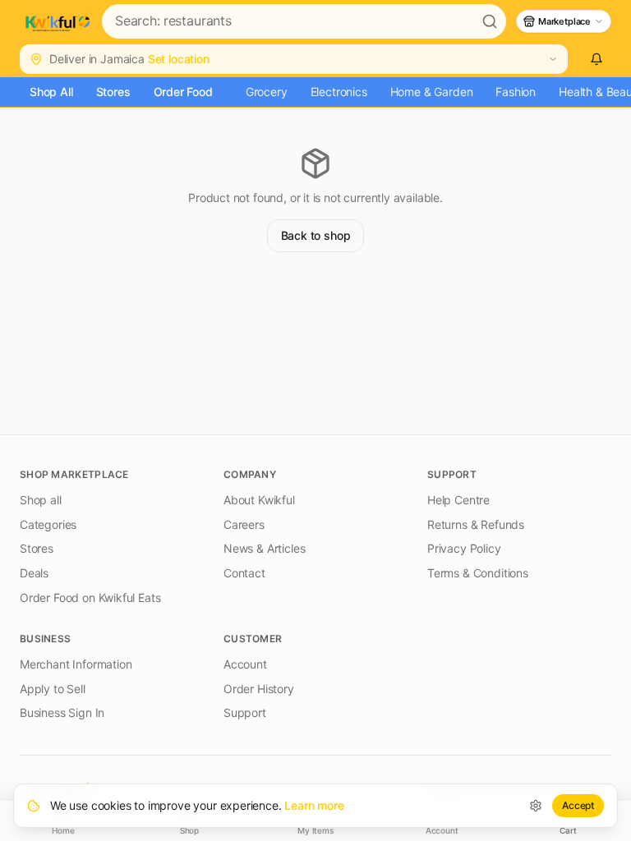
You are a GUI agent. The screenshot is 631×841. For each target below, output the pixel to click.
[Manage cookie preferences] (536, 806)
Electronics (339, 92)
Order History (258, 689)
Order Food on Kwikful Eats (90, 597)
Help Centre (458, 500)
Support (244, 712)
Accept (578, 805)
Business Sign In (62, 712)
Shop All (51, 92)
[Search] (489, 21)
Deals (34, 573)
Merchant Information (75, 664)
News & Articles (264, 548)
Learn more (313, 805)
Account (245, 664)
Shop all (41, 500)
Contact (244, 573)
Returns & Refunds (475, 524)
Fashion (515, 92)
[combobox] (287, 21)
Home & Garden (431, 92)
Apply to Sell (52, 689)
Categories (48, 524)
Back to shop (316, 235)
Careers (244, 524)
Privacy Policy (464, 548)
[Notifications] (596, 59)
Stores (113, 92)
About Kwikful (259, 500)
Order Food (183, 92)
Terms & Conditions (477, 573)
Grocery (267, 92)
